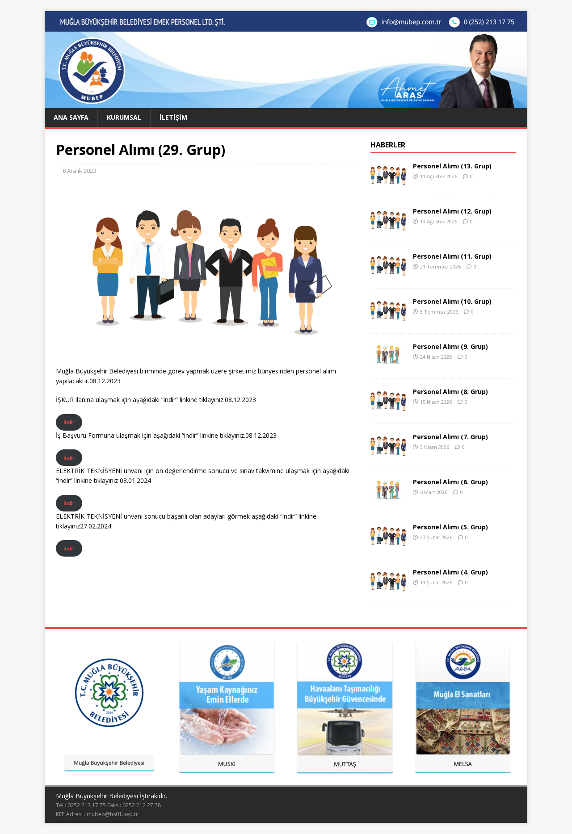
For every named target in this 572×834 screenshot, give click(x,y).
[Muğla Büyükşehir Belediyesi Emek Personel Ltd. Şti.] (286, 103)
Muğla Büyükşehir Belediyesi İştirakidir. (111, 796)
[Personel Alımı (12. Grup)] (388, 229)
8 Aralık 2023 (79, 171)
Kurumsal (124, 117)
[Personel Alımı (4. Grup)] (388, 590)
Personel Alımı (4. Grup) (450, 572)
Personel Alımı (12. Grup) (452, 211)
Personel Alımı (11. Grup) (452, 256)
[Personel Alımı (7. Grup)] (388, 454)
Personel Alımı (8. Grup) (450, 391)
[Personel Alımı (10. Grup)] (388, 319)
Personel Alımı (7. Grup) (450, 436)
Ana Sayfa (71, 117)
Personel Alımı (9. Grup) (450, 346)
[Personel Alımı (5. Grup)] (388, 545)
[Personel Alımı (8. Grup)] (388, 409)
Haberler (387, 145)
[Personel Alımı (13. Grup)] (388, 184)
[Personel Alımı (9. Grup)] (388, 364)
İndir (69, 422)
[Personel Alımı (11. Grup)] (388, 274)
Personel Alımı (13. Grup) (452, 166)
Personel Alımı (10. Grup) (452, 301)
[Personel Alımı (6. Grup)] (388, 499)
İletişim (173, 117)
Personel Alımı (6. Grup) (450, 482)
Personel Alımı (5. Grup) (450, 527)
